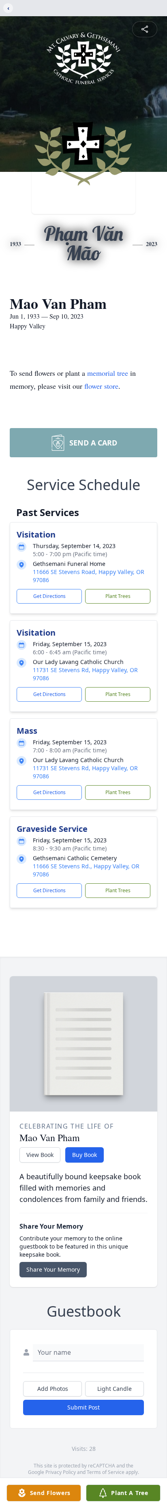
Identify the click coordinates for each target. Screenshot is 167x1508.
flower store (101, 386)
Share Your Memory (53, 1269)
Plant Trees (118, 596)
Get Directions (49, 596)
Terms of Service (105, 1472)
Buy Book (84, 1155)
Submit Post (83, 1407)
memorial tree (107, 373)
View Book (40, 1155)
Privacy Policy (60, 1472)
